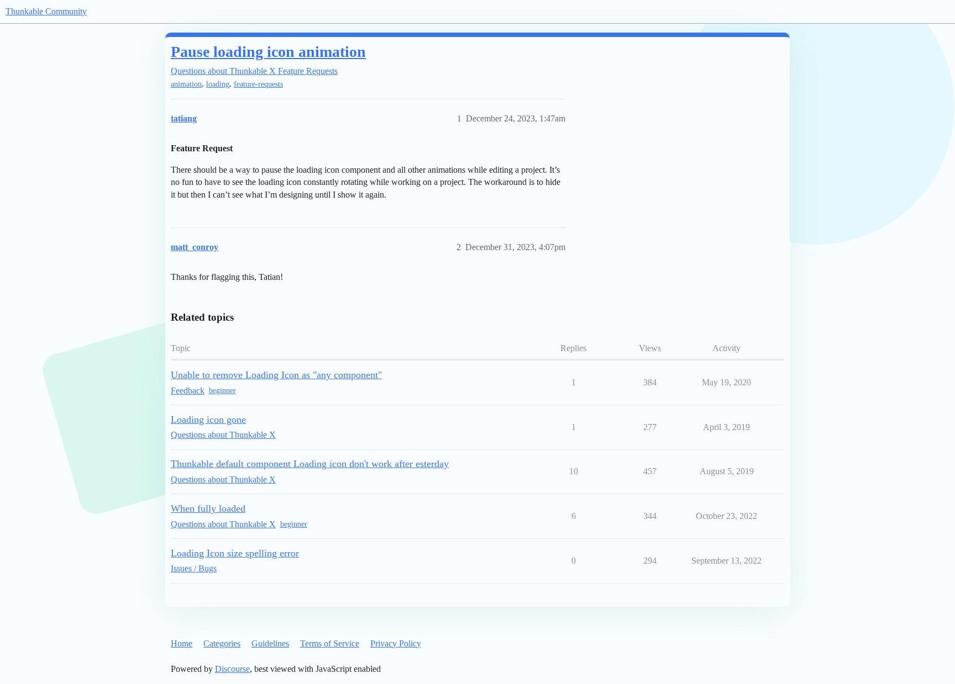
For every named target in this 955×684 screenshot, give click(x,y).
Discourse (232, 669)
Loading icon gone (208, 419)
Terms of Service (329, 643)
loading (217, 84)
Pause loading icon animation (268, 51)
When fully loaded (208, 508)
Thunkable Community (46, 11)
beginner (222, 390)
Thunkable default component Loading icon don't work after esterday (310, 463)
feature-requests (258, 84)
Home (181, 643)
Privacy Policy (395, 643)
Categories (221, 643)
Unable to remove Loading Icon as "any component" (276, 374)
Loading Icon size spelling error (235, 553)
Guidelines (270, 643)
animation (186, 84)
